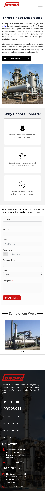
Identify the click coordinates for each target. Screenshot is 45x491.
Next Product (22, 364)
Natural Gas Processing (12, 416)
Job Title (6, 229)
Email (5, 240)
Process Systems (9, 437)
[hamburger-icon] (40, 5)
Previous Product (22, 359)
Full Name (6, 219)
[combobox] (5, 254)
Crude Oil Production (11, 423)
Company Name (9, 260)
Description (7, 281)
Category (6, 270)
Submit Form (11, 298)
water (4, 26)
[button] (3, 335)
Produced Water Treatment (13, 430)
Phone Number (8, 250)
